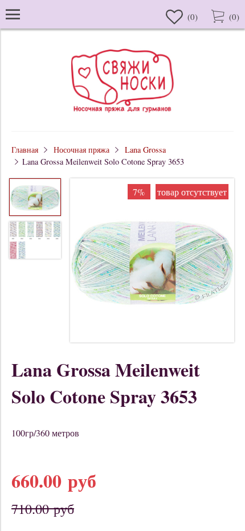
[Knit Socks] (122, 114)
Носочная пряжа (81, 149)
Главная (24, 149)
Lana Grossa (145, 149)
